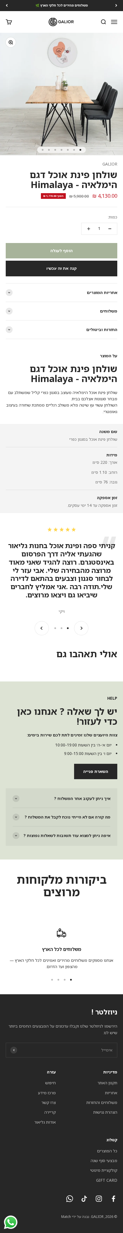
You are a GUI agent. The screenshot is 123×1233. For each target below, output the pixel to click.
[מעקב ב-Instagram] (99, 1199)
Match (66, 1216)
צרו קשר (48, 1102)
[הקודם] (116, 5)
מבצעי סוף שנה (104, 1160)
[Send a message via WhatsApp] (11, 1222)
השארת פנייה (95, 771)
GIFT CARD (106, 1180)
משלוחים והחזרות (101, 1102)
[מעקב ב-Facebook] (113, 1199)
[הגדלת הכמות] (89, 228)
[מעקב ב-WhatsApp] (70, 1199)
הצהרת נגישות (105, 1112)
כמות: (112, 217)
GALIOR (109, 164)
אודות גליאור (45, 1122)
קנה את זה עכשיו (61, 268)
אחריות (111, 1092)
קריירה (50, 1112)
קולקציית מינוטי (103, 1170)
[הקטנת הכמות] (110, 228)
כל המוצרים (107, 1151)
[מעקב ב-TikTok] (84, 1199)
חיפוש (50, 1082)
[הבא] (7, 5)
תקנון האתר (107, 1082)
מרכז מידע (47, 1092)
